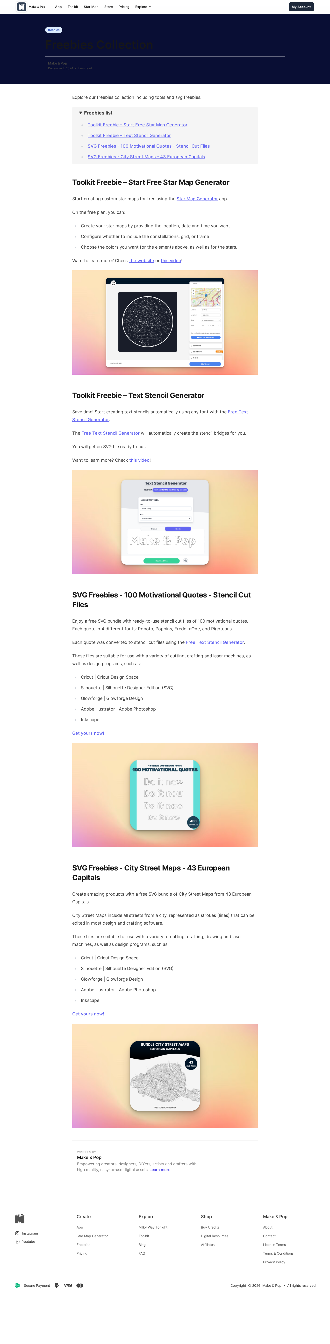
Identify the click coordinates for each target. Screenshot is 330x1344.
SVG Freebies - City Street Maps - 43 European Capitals (146, 156)
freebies (53, 30)
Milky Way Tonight (153, 1227)
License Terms (274, 1245)
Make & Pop (57, 63)
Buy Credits (210, 1227)
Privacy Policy (274, 1262)
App (58, 7)
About (268, 1227)
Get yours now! (88, 733)
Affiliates (208, 1245)
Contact (269, 1236)
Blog (142, 1245)
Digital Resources (214, 1236)
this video (171, 260)
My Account (301, 7)
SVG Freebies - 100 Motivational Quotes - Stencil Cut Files (149, 146)
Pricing (124, 7)
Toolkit (73, 7)
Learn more (160, 1169)
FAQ (142, 1253)
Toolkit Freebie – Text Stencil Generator (129, 135)
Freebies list (98, 113)
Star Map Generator (197, 198)
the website (141, 260)
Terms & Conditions (278, 1253)
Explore (141, 7)
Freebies (83, 1245)
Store (108, 7)
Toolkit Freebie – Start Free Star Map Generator (137, 124)
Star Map (91, 7)
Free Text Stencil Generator (110, 433)
